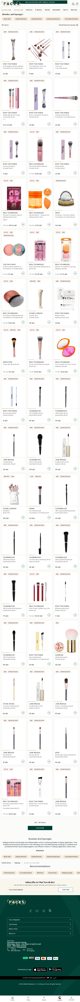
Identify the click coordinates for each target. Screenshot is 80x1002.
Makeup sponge (67, 873)
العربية (54, 978)
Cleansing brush (9, 873)
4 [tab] (23, 210)
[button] (6, 10)
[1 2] (14, 396)
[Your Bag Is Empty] (77, 4)
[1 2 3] (14, 49)
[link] (47, 10)
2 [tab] (14, 61)
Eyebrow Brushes (21, 19)
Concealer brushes (26, 873)
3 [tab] (22, 61)
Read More (40, 850)
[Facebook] (30, 911)
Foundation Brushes (71, 19)
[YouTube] (37, 911)
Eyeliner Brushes (37, 19)
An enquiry (30, 951)
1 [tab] (6, 61)
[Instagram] (43, 911)
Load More (40, 828)
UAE (51, 978)
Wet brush (40, 873)
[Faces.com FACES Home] (11, 4)
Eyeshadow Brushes (53, 19)
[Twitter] (50, 910)
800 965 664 (15, 951)
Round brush (53, 873)
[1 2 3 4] (40, 149)
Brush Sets (7, 19)
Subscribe (65, 890)
